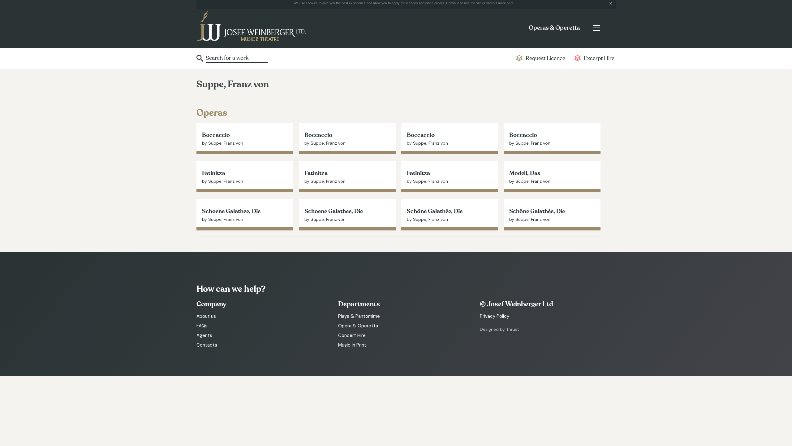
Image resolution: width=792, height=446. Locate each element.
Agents (204, 335)
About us (206, 316)
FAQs (202, 326)
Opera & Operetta (358, 326)
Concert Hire (352, 335)
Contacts (206, 345)
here (510, 3)
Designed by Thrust (499, 329)
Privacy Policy (494, 316)
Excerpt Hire (599, 58)
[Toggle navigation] (596, 28)
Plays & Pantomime (359, 316)
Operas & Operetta (554, 28)
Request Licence (545, 58)
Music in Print (352, 345)
